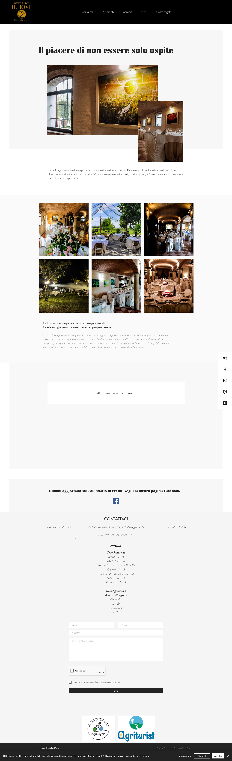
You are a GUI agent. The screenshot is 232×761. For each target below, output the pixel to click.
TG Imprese (188, 747)
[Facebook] (116, 501)
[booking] (225, 403)
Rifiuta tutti (201, 756)
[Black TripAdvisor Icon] (225, 358)
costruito (172, 747)
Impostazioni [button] (185, 756)
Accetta (218, 756)
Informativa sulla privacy (137, 756)
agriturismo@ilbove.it (59, 527)
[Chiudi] (228, 755)
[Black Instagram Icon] (225, 380)
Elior (180, 747)
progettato (163, 747)
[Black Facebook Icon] (225, 369)
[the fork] (225, 391)
